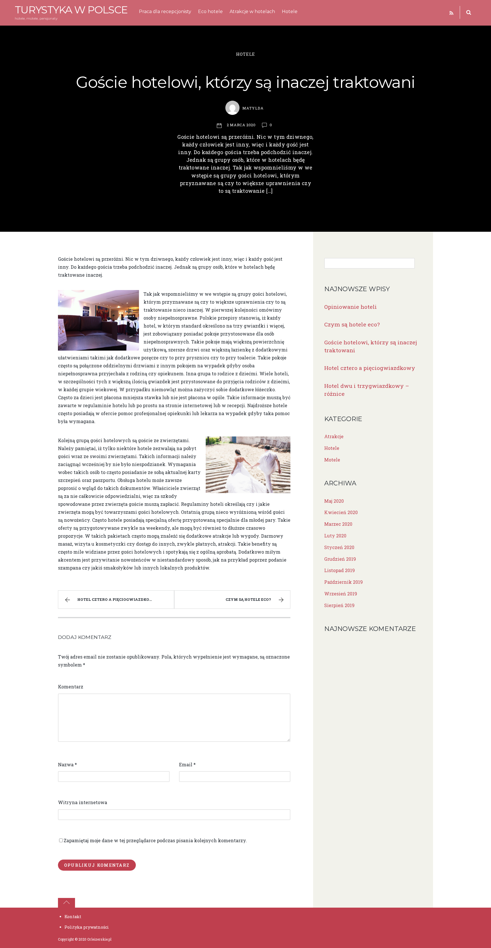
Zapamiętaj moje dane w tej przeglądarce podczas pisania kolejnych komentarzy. (155, 840)
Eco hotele (210, 11)
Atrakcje (334, 436)
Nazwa (67, 764)
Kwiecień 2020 (341, 512)
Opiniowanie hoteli (350, 306)
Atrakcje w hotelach (252, 11)
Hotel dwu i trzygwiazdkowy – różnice (366, 389)
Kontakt (73, 916)
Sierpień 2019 (339, 605)
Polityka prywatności (87, 927)
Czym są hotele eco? (248, 599)
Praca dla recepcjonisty (165, 11)
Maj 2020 (334, 501)
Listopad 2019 (339, 570)
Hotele (289, 11)
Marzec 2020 (338, 524)
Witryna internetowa (82, 802)
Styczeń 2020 (339, 547)
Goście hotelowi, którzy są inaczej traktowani (245, 82)
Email (187, 764)
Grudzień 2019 (340, 559)
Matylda (252, 108)
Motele (332, 460)
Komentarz (70, 687)
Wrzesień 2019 (340, 594)
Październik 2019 (343, 582)
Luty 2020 (335, 536)
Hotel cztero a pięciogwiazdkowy (117, 599)
